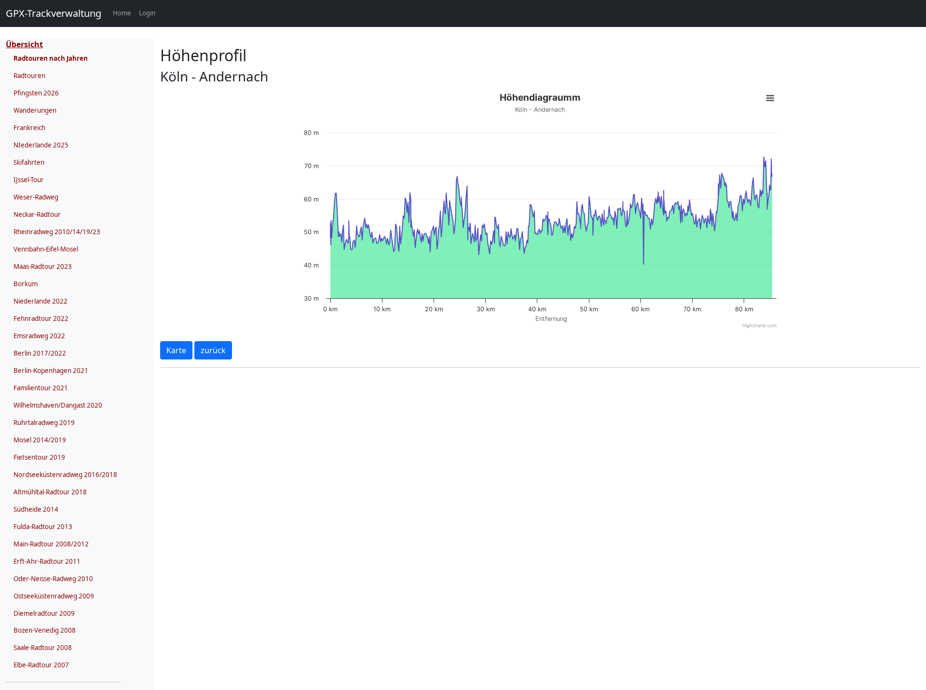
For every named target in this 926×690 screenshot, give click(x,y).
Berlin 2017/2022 (40, 353)
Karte (176, 350)
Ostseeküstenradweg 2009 (54, 596)
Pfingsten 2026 (36, 93)
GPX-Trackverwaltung (53, 13)
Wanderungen (35, 110)
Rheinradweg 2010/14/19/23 (57, 231)
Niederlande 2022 (41, 301)
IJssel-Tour (29, 179)
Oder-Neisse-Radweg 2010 (53, 578)
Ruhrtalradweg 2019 (44, 422)
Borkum (26, 283)
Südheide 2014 (36, 509)
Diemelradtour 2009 (44, 613)
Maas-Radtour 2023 (43, 266)
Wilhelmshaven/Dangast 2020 (58, 405)
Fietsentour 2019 (39, 457)
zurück (213, 350)
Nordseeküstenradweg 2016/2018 (65, 474)
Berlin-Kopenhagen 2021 (51, 370)
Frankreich (29, 127)
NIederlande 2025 (41, 145)
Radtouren (29, 75)
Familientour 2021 (41, 388)
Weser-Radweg (36, 197)
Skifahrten (29, 162)
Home (124, 12)
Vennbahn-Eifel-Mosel (46, 249)
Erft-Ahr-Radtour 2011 (47, 561)
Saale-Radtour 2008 (43, 647)
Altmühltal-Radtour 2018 (50, 492)
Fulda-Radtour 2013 (43, 526)
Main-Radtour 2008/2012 (51, 544)
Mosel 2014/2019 (40, 440)
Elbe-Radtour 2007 (41, 665)
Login (147, 13)
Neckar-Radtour (37, 214)
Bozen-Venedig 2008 (45, 630)
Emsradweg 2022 (39, 336)
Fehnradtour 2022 (41, 318)
